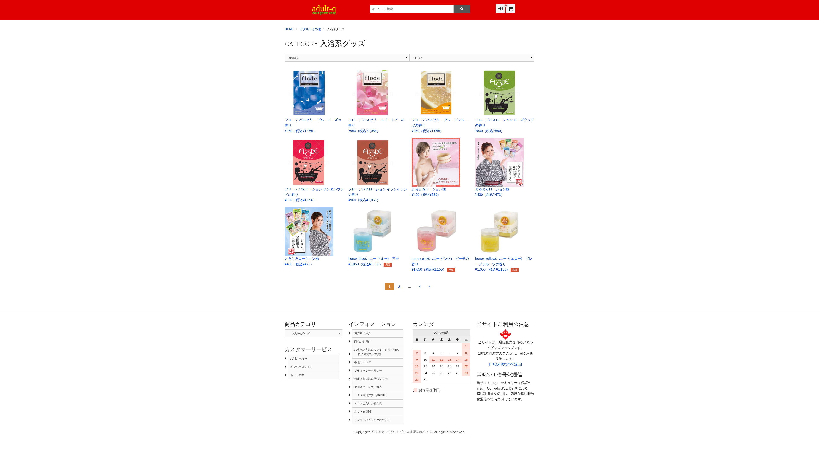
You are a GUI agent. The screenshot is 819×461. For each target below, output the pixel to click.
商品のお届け (362, 341)
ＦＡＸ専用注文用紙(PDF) (370, 395)
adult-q (324, 8)
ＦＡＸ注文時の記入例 (368, 403)
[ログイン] (500, 8)
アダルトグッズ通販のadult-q (409, 432)
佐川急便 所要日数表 (368, 387)
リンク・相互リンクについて (372, 420)
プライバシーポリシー (368, 370)
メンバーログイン (301, 366)
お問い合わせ (298, 358)
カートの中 (297, 375)
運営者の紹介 (362, 333)
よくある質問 (362, 411)
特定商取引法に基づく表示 (371, 378)
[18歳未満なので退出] (505, 364)
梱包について (362, 362)
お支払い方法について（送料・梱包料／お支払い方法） (376, 352)
